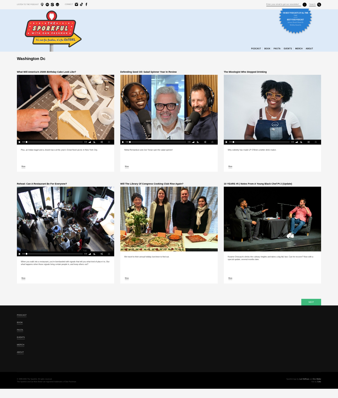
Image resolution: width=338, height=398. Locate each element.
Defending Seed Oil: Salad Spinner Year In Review (148, 72)
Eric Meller (317, 379)
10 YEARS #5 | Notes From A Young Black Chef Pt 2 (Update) (258, 183)
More (23, 166)
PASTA (277, 48)
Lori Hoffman (304, 379)
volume (89, 142)
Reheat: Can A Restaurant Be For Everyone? (42, 183)
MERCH (299, 48)
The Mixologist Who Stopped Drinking (245, 72)
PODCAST (256, 48)
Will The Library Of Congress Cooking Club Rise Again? (151, 183)
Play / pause (19, 142)
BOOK (267, 48)
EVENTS (288, 48)
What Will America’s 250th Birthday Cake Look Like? (46, 72)
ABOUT (309, 48)
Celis (319, 382)
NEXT (311, 302)
